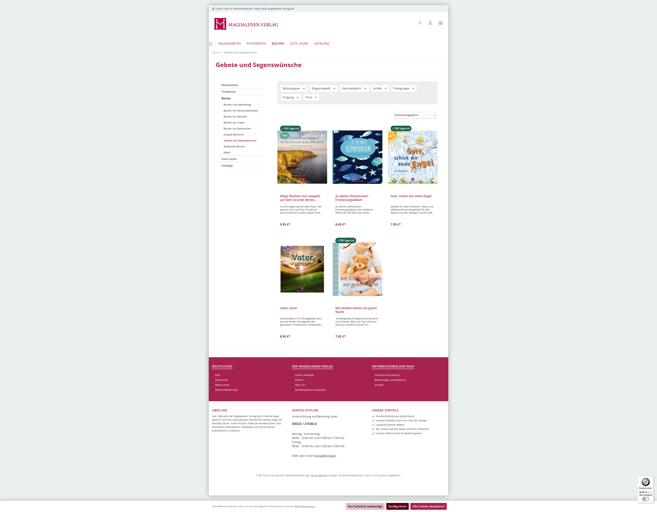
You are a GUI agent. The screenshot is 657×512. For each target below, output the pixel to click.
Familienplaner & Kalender (310, 389)
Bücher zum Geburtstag (237, 104)
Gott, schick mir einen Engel (411, 196)
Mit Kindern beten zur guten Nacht (356, 310)
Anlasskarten (230, 85)
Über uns (300, 384)
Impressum (221, 380)
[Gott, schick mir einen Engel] (413, 157)
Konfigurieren (398, 506)
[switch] (645, 499)
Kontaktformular (325, 456)
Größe (377, 88)
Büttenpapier (292, 88)
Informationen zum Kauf (393, 366)
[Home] (212, 43)
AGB (217, 375)
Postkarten (229, 92)
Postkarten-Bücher (234, 146)
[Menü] (651, 478)
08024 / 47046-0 (304, 423)
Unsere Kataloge (304, 375)
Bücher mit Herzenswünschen (241, 110)
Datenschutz (222, 384)
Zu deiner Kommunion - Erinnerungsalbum (352, 198)
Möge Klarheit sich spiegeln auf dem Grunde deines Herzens (300, 198)
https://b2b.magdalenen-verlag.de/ (274, 8)
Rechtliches (222, 366)
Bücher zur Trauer (234, 122)
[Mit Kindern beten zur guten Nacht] (357, 269)
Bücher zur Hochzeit (235, 116)
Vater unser (288, 308)
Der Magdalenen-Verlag (312, 366)
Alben (227, 152)
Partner (299, 380)
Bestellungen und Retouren (390, 380)
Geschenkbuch (352, 88)
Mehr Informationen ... (305, 506)
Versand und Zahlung (387, 375)
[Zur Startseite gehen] (246, 23)
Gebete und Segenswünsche (240, 140)
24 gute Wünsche (233, 134)
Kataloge (227, 165)
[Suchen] (420, 22)
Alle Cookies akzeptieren (429, 506)
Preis (309, 97)
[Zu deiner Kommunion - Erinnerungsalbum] (357, 157)
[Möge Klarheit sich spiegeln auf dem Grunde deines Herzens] (302, 157)
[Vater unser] (302, 269)
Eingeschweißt (321, 88)
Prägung (288, 97)
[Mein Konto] (430, 22)
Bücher (226, 98)
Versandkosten (319, 475)
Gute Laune (229, 159)
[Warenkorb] (440, 22)
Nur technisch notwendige (365, 506)
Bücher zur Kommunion (237, 128)
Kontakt (379, 384)
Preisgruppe (401, 88)
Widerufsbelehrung (226, 389)
